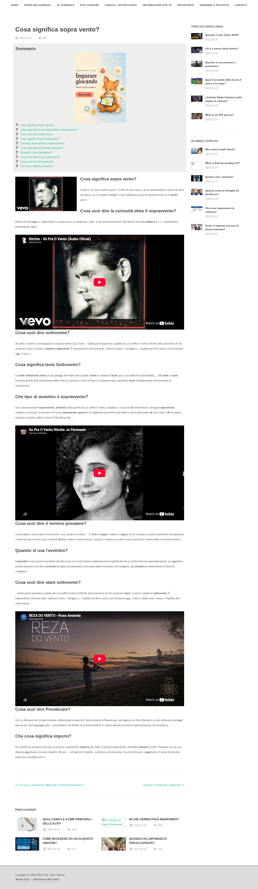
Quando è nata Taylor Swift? (222, 34)
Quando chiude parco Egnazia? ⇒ (163, 785)
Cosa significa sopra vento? (37, 125)
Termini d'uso (22, 879)
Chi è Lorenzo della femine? (222, 48)
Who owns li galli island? (220, 149)
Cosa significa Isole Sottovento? (39, 138)
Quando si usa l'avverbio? (36, 152)
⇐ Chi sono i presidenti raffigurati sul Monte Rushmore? (49, 785)
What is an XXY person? (219, 114)
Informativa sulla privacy (46, 879)
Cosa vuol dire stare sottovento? (40, 157)
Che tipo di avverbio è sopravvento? (42, 143)
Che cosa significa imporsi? (36, 166)
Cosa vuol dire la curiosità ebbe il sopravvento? (49, 129)
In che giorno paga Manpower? (154, 819)
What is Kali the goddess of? (222, 163)
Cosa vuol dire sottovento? (36, 134)
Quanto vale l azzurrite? (219, 176)
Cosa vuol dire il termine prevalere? (42, 148)
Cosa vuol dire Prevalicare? (37, 161)
